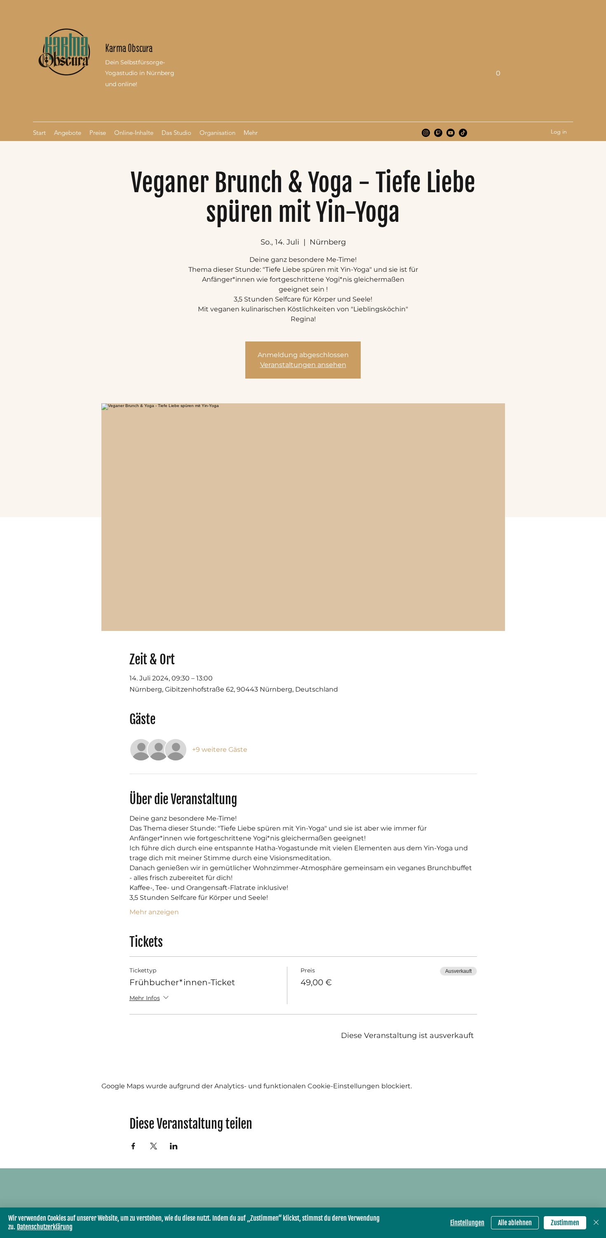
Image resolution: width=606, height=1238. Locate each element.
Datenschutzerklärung (45, 1227)
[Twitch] (438, 133)
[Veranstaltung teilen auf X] (153, 1146)
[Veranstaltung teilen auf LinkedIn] (174, 1146)
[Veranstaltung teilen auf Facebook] (133, 1146)
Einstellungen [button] (467, 1223)
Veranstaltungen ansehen (303, 365)
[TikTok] (463, 133)
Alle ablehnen (515, 1223)
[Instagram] (426, 133)
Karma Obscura (129, 48)
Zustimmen (565, 1223)
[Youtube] (450, 133)
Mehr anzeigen (154, 912)
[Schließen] (596, 1222)
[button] (498, 70)
